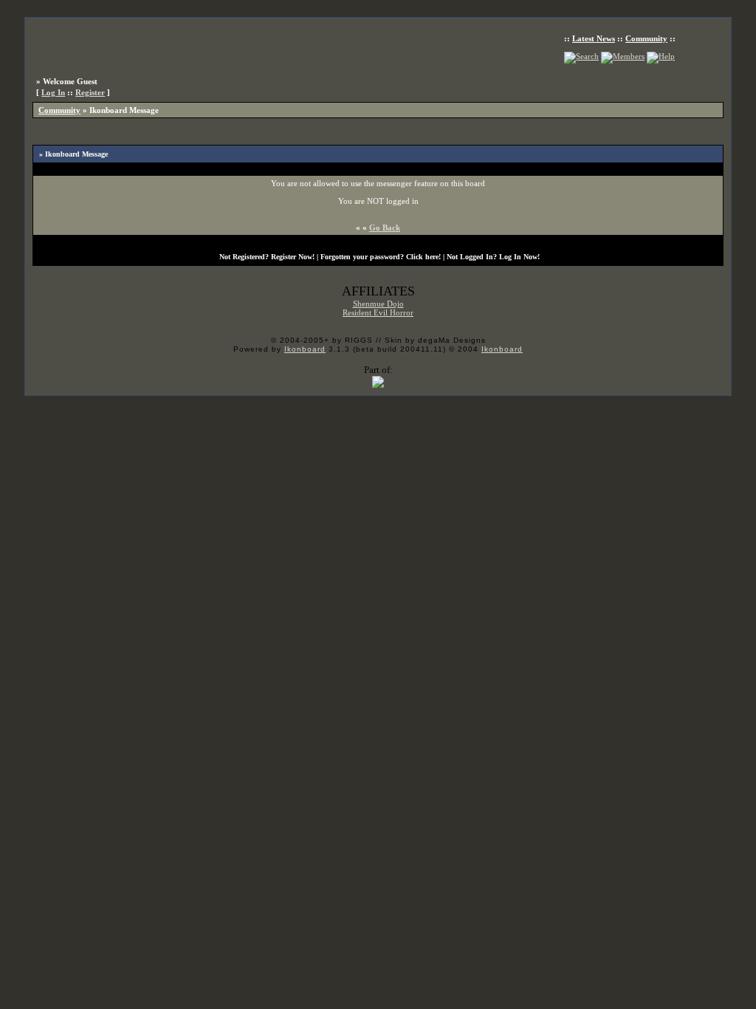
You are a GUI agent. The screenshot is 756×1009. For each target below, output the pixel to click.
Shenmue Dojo (378, 303)
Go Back (384, 227)
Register (90, 92)
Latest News (593, 38)
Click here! (423, 257)
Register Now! (293, 257)
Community (646, 38)
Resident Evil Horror (378, 312)
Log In (53, 92)
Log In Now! (519, 257)
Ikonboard (305, 349)
